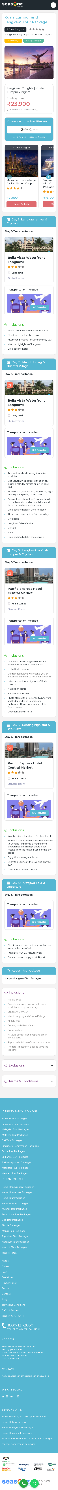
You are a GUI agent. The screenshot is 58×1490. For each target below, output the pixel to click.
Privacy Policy (9, 1283)
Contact (6, 1294)
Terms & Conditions (24, 1081)
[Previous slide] (9, 176)
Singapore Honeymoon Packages (20, 1146)
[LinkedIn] (7, 1396)
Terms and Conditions (13, 1304)
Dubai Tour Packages (13, 1151)
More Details (21, 204)
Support (6, 1288)
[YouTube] (18, 1396)
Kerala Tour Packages (13, 1198)
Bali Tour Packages (12, 1140)
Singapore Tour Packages (15, 1124)
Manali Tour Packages (13, 1231)
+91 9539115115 (24, 1376)
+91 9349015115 (40, 1376)
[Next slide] (48, 176)
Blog (4, 1299)
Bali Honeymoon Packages (16, 1162)
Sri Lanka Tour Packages (15, 1157)
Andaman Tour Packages (15, 1242)
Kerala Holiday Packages (15, 1203)
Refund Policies (10, 1310)
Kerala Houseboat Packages (17, 1192)
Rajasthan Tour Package (15, 1236)
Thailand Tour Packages (14, 1118)
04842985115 (9, 1376)
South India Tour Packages (16, 1214)
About (5, 1261)
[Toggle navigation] (53, 5)
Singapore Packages (35, 1416)
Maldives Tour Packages (15, 1135)
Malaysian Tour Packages (15, 1129)
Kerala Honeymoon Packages (18, 1187)
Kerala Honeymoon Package (17, 1427)
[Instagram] (11, 1396)
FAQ (4, 1272)
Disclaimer (7, 1277)
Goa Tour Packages (12, 1219)
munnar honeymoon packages (18, 1444)
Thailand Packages (12, 1416)
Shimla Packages (11, 1225)
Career (5, 1266)
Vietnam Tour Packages (15, 1173)
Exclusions (17, 1065)
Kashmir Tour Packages (14, 1247)
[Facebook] (3, 1396)
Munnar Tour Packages (14, 1209)
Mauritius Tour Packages (15, 1167)
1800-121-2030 (20, 1325)
